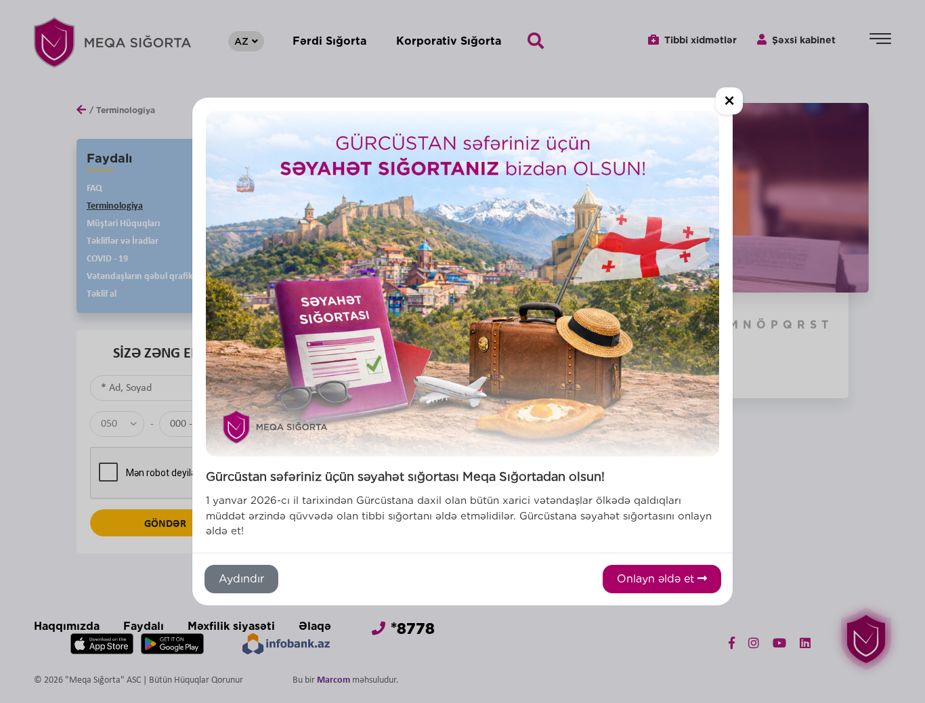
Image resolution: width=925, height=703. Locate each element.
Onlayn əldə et (657, 578)
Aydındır (241, 578)
